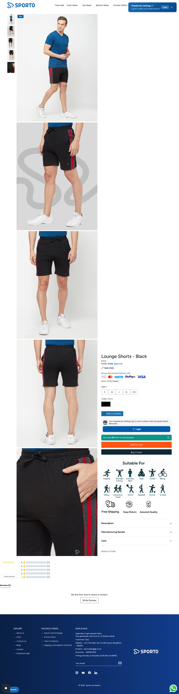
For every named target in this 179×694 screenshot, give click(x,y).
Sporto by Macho (93, 685)
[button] (72, 5)
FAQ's (19, 637)
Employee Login (23, 653)
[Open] (6, 688)
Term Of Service (51, 641)
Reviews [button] (5, 585)
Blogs (19, 645)
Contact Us (21, 641)
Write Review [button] (9, 576)
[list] (57, 285)
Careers (20, 649)
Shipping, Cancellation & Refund (58, 645)
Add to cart (136, 444)
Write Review (89, 600)
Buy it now (136, 452)
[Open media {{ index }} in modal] (57, 68)
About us (20, 633)
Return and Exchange (53, 633)
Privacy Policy (50, 637)
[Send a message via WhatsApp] (173, 688)
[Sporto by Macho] (21, 5)
